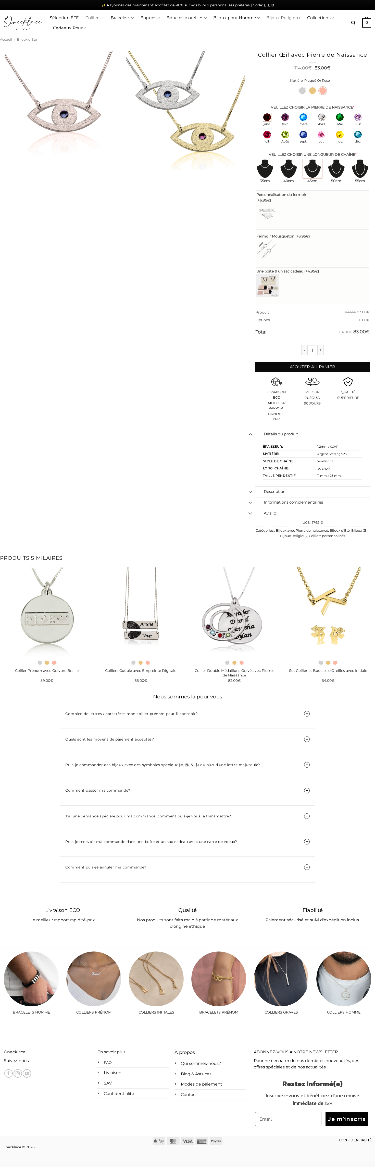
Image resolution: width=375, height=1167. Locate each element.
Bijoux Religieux (283, 17)
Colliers (93, 17)
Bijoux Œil (360, 530)
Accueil (6, 39)
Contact (189, 1094)
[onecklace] (23, 23)
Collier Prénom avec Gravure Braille (47, 670)
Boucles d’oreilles (185, 17)
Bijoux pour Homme (234, 17)
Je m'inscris (347, 1118)
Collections (319, 17)
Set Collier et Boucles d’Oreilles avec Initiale (328, 670)
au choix (323, 468)
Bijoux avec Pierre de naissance (302, 530)
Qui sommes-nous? (201, 1063)
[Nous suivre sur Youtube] (27, 1073)
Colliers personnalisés (327, 536)
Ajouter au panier (312, 366)
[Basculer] (250, 434)
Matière (296, 80)
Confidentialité (119, 1093)
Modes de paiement (201, 1084)
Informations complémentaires (293, 502)
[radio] (302, 90)
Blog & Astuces (196, 1073)
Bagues (149, 17)
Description (274, 491)
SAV (108, 1083)
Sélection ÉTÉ (64, 17)
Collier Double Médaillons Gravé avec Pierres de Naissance (234, 673)
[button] (353, 23)
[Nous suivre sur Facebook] (8, 1073)
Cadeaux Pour (68, 28)
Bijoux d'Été (27, 39)
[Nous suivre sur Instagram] (18, 1073)
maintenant (142, 5)
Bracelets (120, 17)
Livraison (112, 1072)
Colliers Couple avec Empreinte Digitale (140, 670)
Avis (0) (271, 513)
